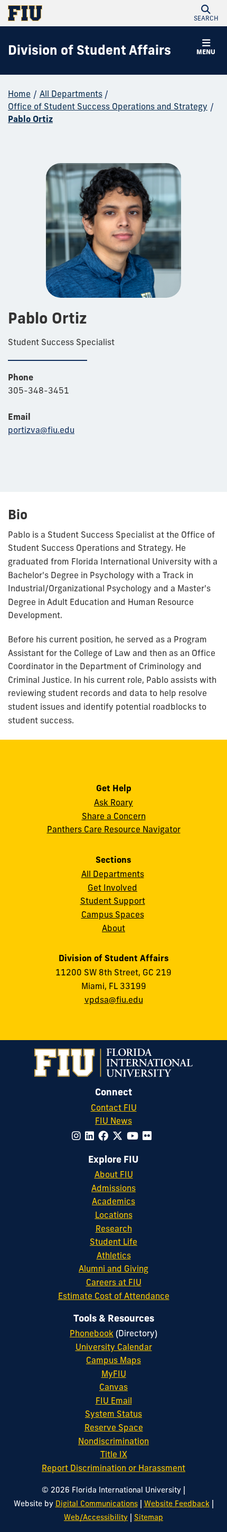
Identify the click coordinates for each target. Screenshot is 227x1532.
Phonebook (92, 1333)
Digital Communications (96, 1503)
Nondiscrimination (113, 1441)
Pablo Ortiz (30, 119)
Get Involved (112, 887)
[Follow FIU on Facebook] (105, 1135)
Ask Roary (113, 802)
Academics (113, 1201)
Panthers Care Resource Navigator (114, 829)
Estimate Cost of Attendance (113, 1296)
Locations (114, 1215)
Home (19, 93)
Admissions (113, 1188)
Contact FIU (114, 1107)
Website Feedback (177, 1503)
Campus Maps (113, 1360)
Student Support (112, 900)
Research (114, 1228)
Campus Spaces (112, 914)
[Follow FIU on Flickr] (149, 1135)
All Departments (71, 93)
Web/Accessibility (96, 1517)
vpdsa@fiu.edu (113, 999)
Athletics (114, 1255)
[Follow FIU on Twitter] (119, 1135)
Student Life (113, 1241)
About (113, 928)
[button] (206, 13)
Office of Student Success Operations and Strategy (107, 106)
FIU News (113, 1120)
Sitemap (148, 1517)
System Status (113, 1413)
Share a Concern (114, 816)
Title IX (113, 1454)
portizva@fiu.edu (41, 430)
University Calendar (113, 1347)
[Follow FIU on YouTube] (135, 1135)
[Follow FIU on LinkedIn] (91, 1135)
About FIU (113, 1174)
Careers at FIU (113, 1282)
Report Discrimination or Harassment (113, 1468)
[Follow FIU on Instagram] (78, 1135)
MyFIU (113, 1373)
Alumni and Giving (113, 1268)
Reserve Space (113, 1427)
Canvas (113, 1387)
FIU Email (114, 1400)
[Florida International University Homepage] (61, 13)
